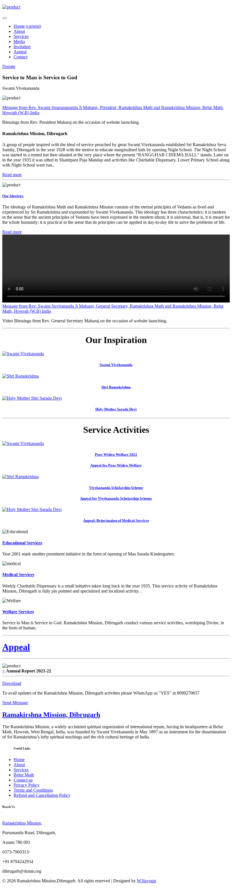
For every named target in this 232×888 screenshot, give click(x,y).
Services (21, 36)
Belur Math (24, 774)
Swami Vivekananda (116, 365)
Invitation (22, 46)
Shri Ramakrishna (116, 387)
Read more (12, 174)
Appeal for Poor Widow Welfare (116, 465)
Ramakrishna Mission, (22, 823)
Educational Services (22, 542)
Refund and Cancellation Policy (42, 795)
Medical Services (18, 574)
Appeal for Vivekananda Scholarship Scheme (116, 498)
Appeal (20, 51)
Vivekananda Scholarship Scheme (116, 487)
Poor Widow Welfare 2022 (116, 454)
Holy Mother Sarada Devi (116, 409)
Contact (20, 56)
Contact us (23, 780)
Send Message (15, 702)
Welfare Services (18, 611)
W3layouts (146, 880)
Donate (8, 66)
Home (27, 26)
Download (11, 683)
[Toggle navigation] (4, 18)
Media (19, 41)
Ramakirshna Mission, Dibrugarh (51, 714)
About (19, 31)
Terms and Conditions (33, 790)
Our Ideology (13, 196)
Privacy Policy (27, 785)
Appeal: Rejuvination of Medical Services (116, 520)
